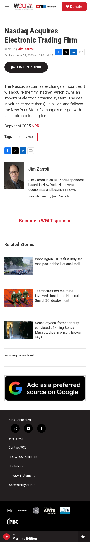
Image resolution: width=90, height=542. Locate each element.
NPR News (26, 137)
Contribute (16, 466)
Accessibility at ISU (22, 485)
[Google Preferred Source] (45, 388)
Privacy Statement (22, 475)
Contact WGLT (18, 447)
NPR (35, 126)
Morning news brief (19, 355)
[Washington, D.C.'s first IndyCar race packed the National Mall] (18, 266)
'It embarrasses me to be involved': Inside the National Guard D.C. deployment (57, 296)
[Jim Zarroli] (14, 175)
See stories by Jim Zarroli (48, 196)
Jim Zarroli (26, 49)
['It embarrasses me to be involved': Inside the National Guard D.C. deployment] (18, 298)
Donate (76, 6)
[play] (6, 536)
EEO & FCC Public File (23, 457)
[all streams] (84, 536)
